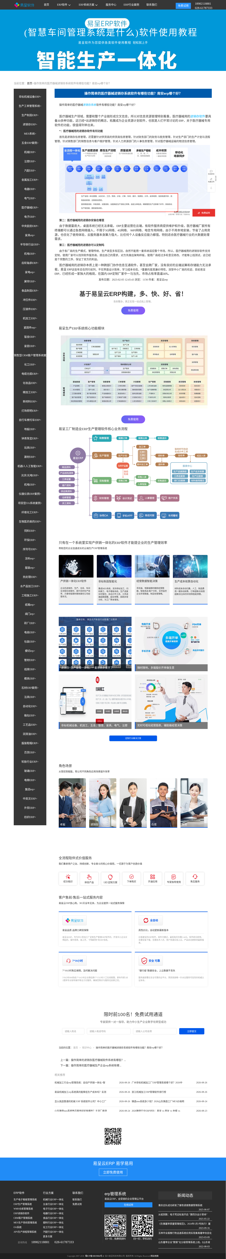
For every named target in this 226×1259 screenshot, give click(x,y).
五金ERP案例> (30, 143)
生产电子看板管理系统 (25, 1199)
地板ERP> (30, 429)
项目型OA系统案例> (30, 503)
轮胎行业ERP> (30, 761)
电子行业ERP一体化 (53, 1209)
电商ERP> (30, 632)
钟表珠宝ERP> (30, 438)
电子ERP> (30, 216)
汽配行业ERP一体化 (53, 1232)
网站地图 (154, 1256)
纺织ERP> (30, 817)
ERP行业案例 (131, 4)
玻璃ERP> (30, 771)
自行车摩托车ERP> (30, 420)
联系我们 (151, 4)
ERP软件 (62, 4)
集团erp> (30, 789)
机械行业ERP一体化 (53, 1199)
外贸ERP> (30, 807)
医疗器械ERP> (30, 207)
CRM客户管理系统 (23, 1218)
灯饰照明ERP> (30, 410)
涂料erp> (30, 558)
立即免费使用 (113, 1172)
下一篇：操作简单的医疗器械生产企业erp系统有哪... (90, 1065)
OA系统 (18, 1227)
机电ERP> (30, 253)
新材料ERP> (30, 401)
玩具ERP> (30, 447)
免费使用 (133, 310)
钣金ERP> (30, 336)
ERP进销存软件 (21, 1213)
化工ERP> (30, 364)
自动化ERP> (30, 706)
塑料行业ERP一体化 (53, 1222)
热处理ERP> (30, 577)
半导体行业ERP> (30, 244)
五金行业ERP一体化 (53, 1204)
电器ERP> (30, 189)
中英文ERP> (30, 798)
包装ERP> (30, 641)
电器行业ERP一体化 (53, 1213)
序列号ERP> (30, 549)
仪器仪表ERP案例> (30, 493)
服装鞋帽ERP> (30, 743)
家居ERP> (30, 346)
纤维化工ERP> (30, 512)
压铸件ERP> (30, 309)
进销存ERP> (30, 124)
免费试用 (183, 5)
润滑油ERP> (30, 734)
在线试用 (128, 1205)
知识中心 (86, 1047)
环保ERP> (30, 540)
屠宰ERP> (30, 281)
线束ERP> (30, 669)
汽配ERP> (30, 170)
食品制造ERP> (30, 290)
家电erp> (30, 272)
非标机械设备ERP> (30, 96)
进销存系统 (89, 104)
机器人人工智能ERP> (30, 466)
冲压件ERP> (30, 300)
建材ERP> (30, 457)
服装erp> (30, 567)
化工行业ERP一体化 (53, 1227)
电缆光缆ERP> (30, 373)
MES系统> (30, 133)
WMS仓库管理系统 (23, 1209)
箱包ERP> (30, 715)
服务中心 (111, 4)
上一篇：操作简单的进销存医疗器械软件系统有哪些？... (93, 1060)
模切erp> (30, 650)
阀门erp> (30, 614)
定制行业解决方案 (133, 738)
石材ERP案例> (30, 687)
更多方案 (47, 1236)
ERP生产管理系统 (23, 1204)
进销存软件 (197, 116)
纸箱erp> (30, 604)
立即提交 (191, 1031)
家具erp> (30, 235)
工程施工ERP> (30, 595)
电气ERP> (30, 198)
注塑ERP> (30, 161)
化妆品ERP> (30, 383)
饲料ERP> (30, 530)
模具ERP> (30, 678)
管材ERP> (30, 660)
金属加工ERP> (30, 179)
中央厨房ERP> (30, 226)
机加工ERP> (30, 318)
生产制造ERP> (30, 115)
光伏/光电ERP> (30, 475)
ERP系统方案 (86, 4)
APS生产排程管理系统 (25, 1232)
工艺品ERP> (30, 724)
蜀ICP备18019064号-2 (94, 1256)
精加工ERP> (30, 392)
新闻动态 (185, 1195)
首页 (46, 4)
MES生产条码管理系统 (25, 1222)
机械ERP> (30, 152)
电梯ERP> (30, 780)
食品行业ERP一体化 (53, 1218)
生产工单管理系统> (30, 106)
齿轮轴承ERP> (30, 263)
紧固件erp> (30, 327)
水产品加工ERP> (30, 586)
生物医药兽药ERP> (30, 521)
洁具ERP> (30, 697)
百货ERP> (30, 752)
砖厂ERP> (30, 623)
